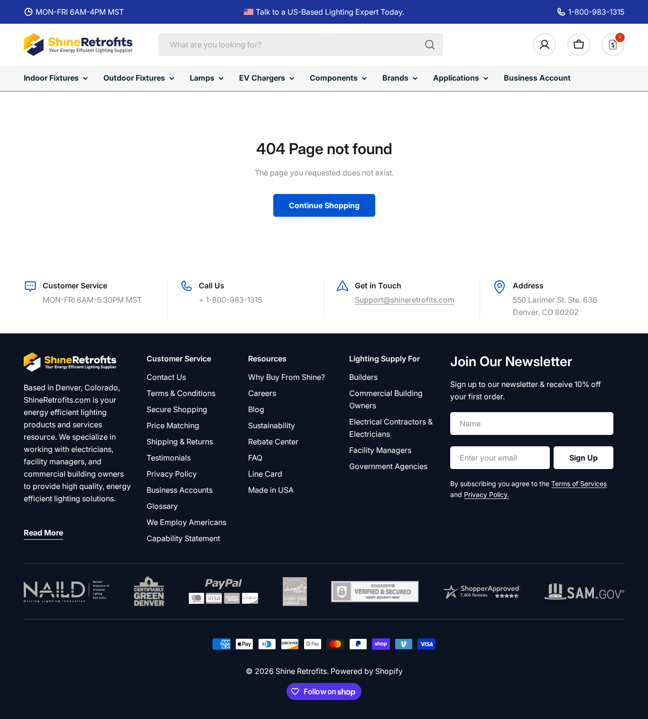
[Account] (544, 44)
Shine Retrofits (301, 671)
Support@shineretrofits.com (404, 299)
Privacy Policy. (486, 494)
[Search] (429, 44)
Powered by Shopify (367, 671)
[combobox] (300, 44)
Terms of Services (579, 483)
